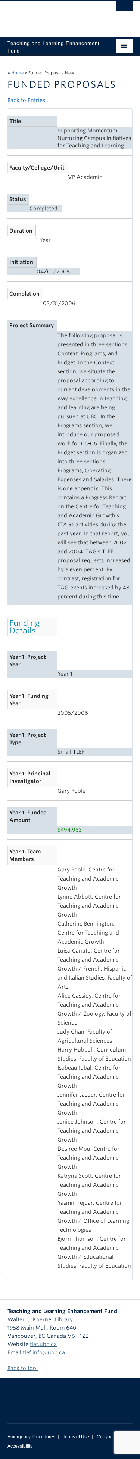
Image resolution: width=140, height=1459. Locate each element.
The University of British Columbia (51, 15)
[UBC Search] (124, 9)
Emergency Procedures (31, 1436)
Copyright (106, 1436)
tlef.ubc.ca (43, 1344)
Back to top (22, 1368)
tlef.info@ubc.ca (44, 1352)
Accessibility (19, 1446)
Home (17, 72)
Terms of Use (76, 1436)
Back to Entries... (28, 100)
